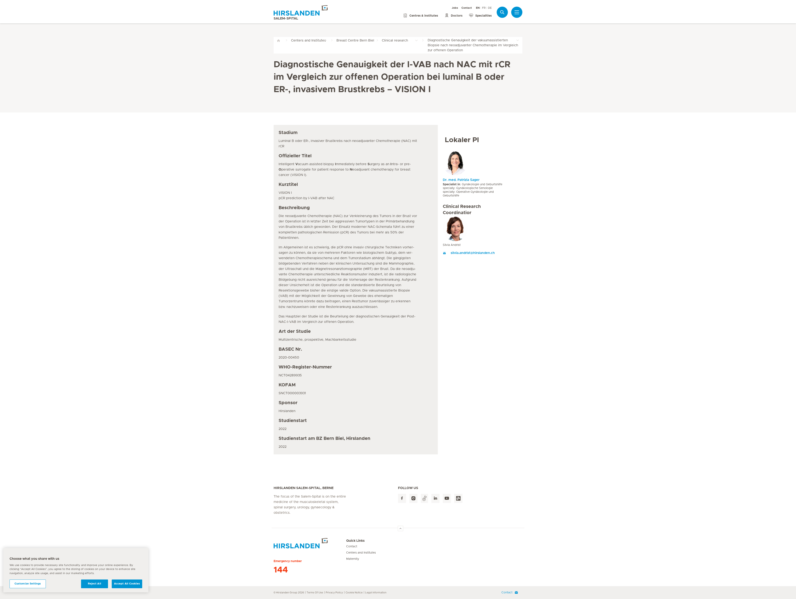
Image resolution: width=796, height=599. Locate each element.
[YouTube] (447, 498)
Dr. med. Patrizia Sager (461, 180)
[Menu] (517, 12)
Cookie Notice (354, 592)
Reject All (94, 583)
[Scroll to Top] (400, 528)
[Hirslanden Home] (310, 543)
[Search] (502, 12)
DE (490, 8)
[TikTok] (424, 498)
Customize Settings (28, 583)
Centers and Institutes (361, 552)
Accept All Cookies (127, 583)
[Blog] (458, 498)
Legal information (375, 592)
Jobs (455, 8)
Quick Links (355, 540)
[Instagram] (413, 498)
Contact (466, 8)
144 (281, 570)
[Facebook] (402, 498)
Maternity (352, 559)
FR (483, 8)
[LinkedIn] (435, 498)
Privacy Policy (334, 592)
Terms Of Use (315, 592)
